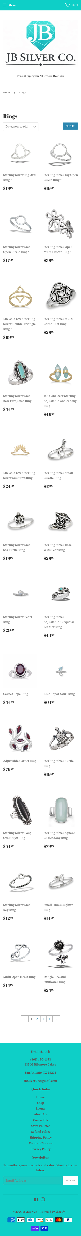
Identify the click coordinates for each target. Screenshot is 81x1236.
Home (7, 92)
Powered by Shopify (52, 1211)
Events (40, 1108)
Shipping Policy (40, 1137)
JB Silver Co (29, 1211)
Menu (12, 5)
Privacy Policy (41, 1149)
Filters (70, 126)
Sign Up (70, 1180)
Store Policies (40, 1126)
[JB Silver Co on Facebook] (36, 1200)
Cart (74, 5)
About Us (40, 1114)
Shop (40, 1103)
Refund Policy (40, 1132)
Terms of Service (41, 1143)
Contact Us (40, 1120)
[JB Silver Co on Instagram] (43, 1200)
